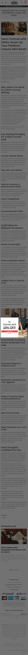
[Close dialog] (26, 318)
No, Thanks (9, 333)
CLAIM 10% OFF (9, 331)
